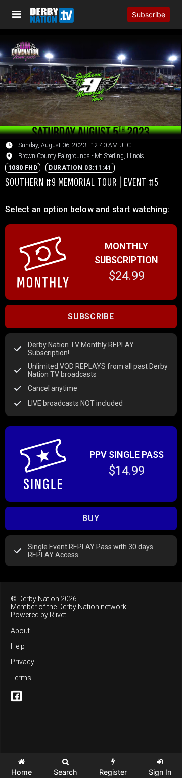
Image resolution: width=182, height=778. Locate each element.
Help (18, 646)
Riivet (58, 615)
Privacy (22, 662)
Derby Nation (78, 607)
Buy (90, 518)
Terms (21, 677)
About (20, 631)
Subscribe (148, 14)
